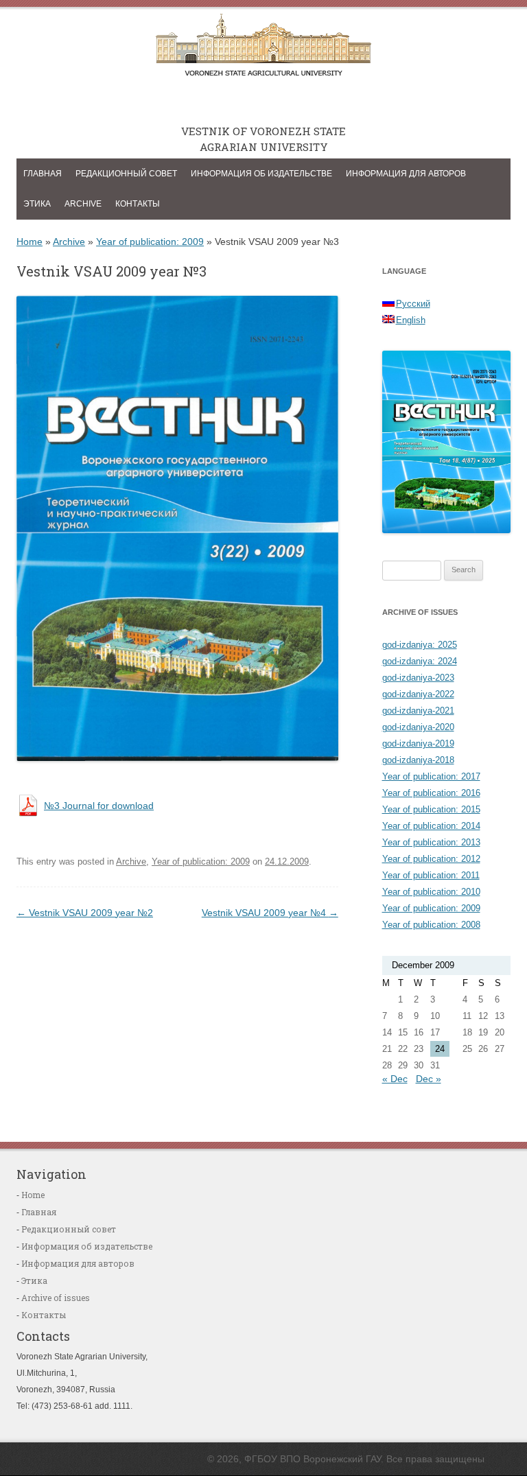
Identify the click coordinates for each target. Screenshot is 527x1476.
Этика (37, 204)
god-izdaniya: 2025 (419, 645)
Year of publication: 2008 (431, 924)
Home (29, 241)
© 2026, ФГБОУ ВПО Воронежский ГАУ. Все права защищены (345, 1458)
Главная (42, 173)
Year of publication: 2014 (431, 826)
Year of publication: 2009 (150, 241)
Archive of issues (55, 1297)
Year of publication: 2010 (431, 892)
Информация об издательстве (261, 173)
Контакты (137, 204)
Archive (83, 204)
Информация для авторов (406, 173)
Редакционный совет (126, 173)
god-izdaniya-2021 (418, 710)
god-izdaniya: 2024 (419, 661)
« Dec (395, 1078)
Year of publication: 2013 (431, 842)
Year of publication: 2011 (431, 875)
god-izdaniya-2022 (418, 694)
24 (440, 1049)
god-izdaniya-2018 (418, 760)
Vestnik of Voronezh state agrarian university (263, 49)
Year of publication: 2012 (431, 859)
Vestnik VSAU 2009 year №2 (84, 912)
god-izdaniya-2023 (418, 677)
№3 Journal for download (99, 805)
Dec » (428, 1078)
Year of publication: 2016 (431, 793)
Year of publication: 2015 (431, 809)
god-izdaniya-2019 (418, 743)
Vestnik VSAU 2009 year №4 (270, 912)
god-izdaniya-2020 (418, 727)
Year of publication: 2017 (431, 776)
